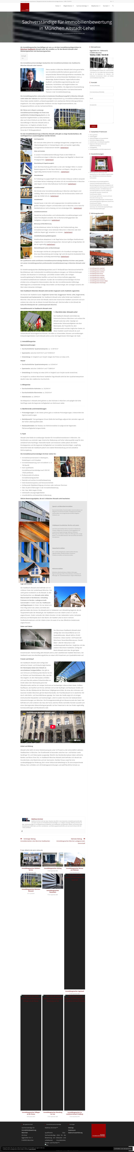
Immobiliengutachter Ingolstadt (74, 991)
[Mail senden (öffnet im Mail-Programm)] (113, 1)
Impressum (72, 1130)
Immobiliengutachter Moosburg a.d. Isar (52, 1113)
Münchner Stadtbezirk (27, 49)
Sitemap (71, 1128)
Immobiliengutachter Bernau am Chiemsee (74, 869)
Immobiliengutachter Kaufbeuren (97, 279)
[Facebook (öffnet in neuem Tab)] (111, 1)
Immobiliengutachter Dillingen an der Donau (31, 1113)
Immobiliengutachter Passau (96, 273)
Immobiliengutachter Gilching (52, 868)
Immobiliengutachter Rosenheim (53, 891)
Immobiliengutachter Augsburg (97, 277)
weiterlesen (64, 148)
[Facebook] (22, 831)
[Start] (49, 33)
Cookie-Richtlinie (32, 1149)
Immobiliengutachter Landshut (97, 272)
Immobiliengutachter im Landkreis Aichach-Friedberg (74, 1113)
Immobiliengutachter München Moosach (31, 890)
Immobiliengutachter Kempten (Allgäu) (99, 281)
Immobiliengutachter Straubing (97, 275)
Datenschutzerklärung (75, 1133)
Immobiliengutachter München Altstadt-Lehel (74, 33)
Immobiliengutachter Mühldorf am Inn (31, 869)
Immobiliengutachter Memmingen (98, 282)
